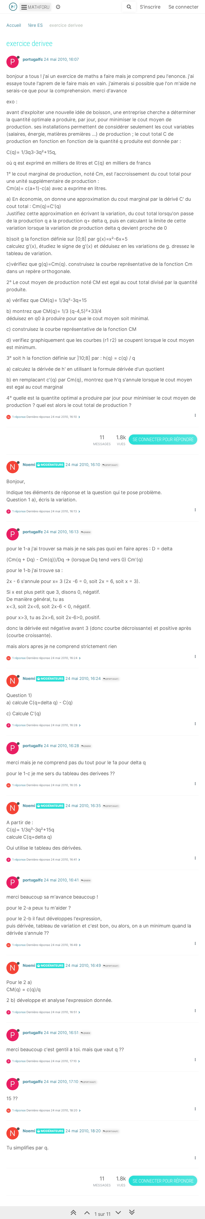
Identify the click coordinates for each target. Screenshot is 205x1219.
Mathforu (38, 7)
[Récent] (58, 6)
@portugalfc (111, 465)
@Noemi (86, 532)
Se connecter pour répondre (163, 439)
